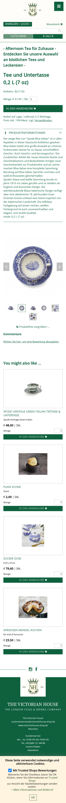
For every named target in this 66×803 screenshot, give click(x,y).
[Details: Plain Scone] (33, 464)
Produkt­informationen (26, 133)
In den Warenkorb (20, 108)
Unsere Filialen (33, 746)
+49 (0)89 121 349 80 (35, 743)
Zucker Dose (12, 558)
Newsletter (33, 750)
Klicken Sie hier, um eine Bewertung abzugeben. (31, 341)
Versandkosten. (43, 120)
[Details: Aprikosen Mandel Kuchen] (33, 607)
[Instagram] (30, 669)
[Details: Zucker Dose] (33, 535)
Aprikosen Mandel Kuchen (22, 630)
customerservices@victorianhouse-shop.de (33, 721)
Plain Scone (12, 487)
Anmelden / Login (17, 24)
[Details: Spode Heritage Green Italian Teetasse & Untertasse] (33, 388)
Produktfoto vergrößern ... (34, 326)
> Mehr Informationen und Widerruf (32, 789)
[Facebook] (36, 669)
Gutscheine (18, 36)
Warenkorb (53, 24)
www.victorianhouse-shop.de (33, 725)
